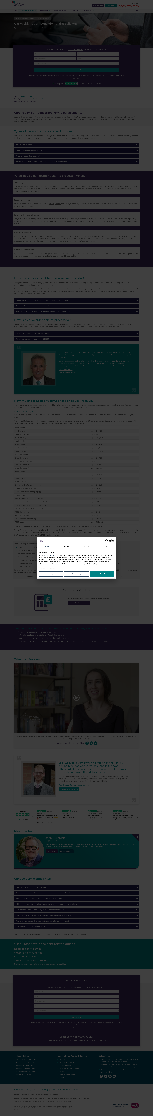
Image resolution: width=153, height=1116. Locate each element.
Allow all (102, 574)
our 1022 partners (49, 555)
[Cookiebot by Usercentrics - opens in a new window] (106, 540)
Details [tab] (66, 546)
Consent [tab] (46, 546)
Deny (51, 574)
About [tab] (106, 546)
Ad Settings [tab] (86, 546)
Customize (75, 574)
